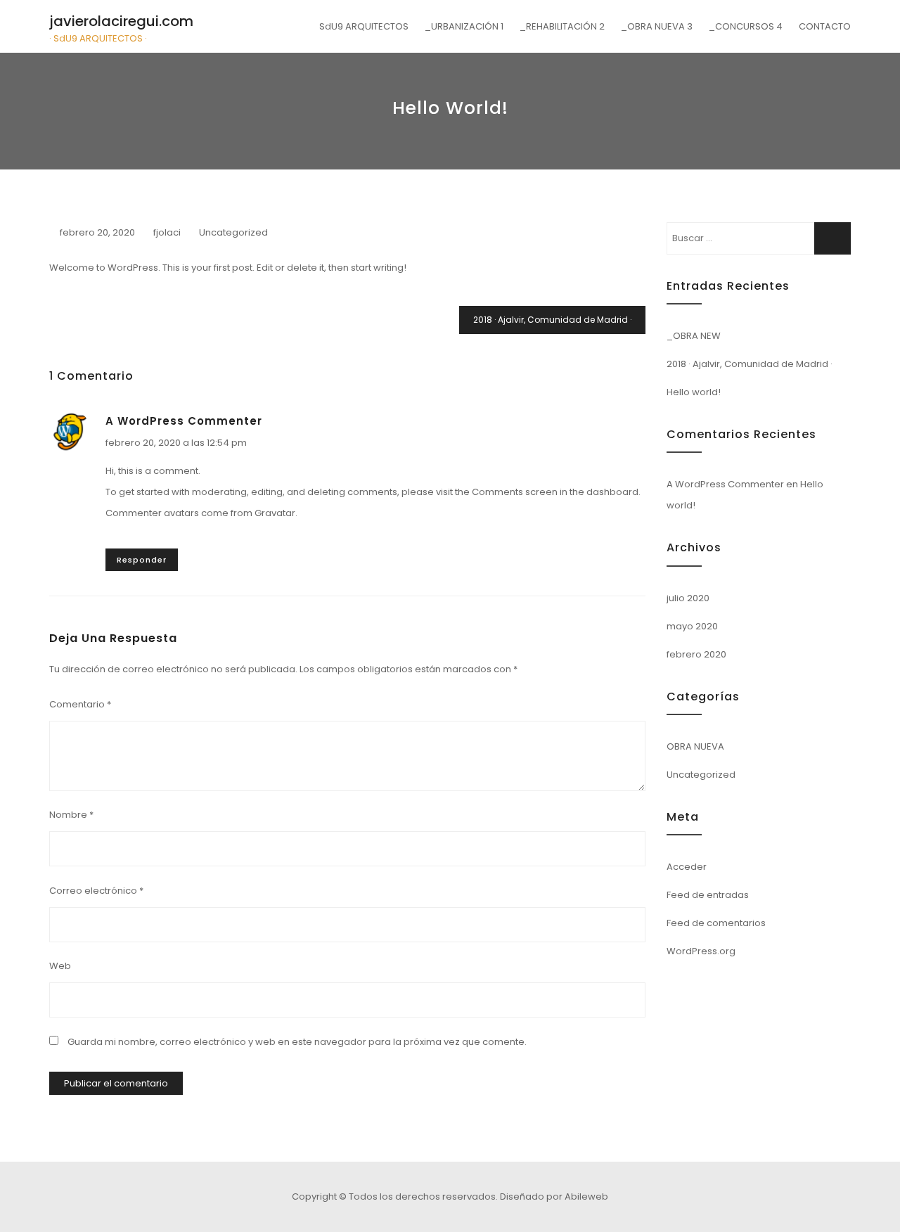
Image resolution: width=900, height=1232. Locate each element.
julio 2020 (688, 598)
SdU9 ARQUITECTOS (364, 26)
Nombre (71, 814)
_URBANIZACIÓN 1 (464, 26)
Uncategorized (233, 232)
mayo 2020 (692, 626)
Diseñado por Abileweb (554, 1196)
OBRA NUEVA (695, 746)
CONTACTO (825, 26)
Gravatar (275, 513)
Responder (142, 559)
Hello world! (694, 392)
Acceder (687, 866)
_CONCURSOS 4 (746, 26)
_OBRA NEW (694, 335)
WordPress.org (701, 951)
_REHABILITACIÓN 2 (562, 26)
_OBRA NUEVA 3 (657, 26)
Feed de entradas (708, 894)
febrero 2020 (696, 654)
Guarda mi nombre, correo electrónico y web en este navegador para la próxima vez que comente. (297, 1041)
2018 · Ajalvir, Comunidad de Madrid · (552, 320)
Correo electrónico (96, 890)
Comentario (80, 704)
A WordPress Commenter (183, 420)
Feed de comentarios (716, 923)
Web (60, 966)
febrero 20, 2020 (97, 232)
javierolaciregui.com (121, 21)
